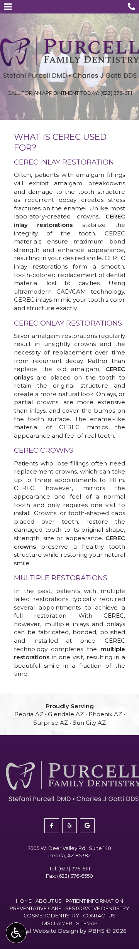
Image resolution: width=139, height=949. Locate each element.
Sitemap (87, 923)
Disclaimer (57, 923)
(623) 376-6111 (74, 869)
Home (24, 901)
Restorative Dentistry (97, 908)
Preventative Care (35, 908)
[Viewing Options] (16, 932)
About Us (49, 901)
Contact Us (99, 916)
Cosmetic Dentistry (51, 916)
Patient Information (94, 901)
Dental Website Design (45, 930)
